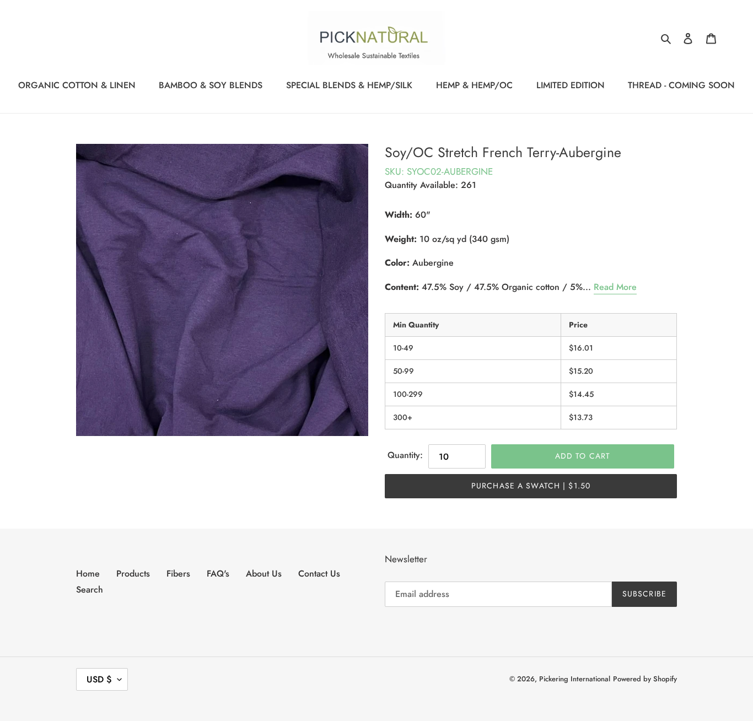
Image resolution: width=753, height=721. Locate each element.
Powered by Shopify (645, 679)
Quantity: (405, 455)
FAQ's (218, 573)
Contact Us (319, 573)
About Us (264, 573)
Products (133, 573)
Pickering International (574, 679)
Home (88, 573)
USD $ (99, 679)
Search (89, 589)
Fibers (178, 573)
